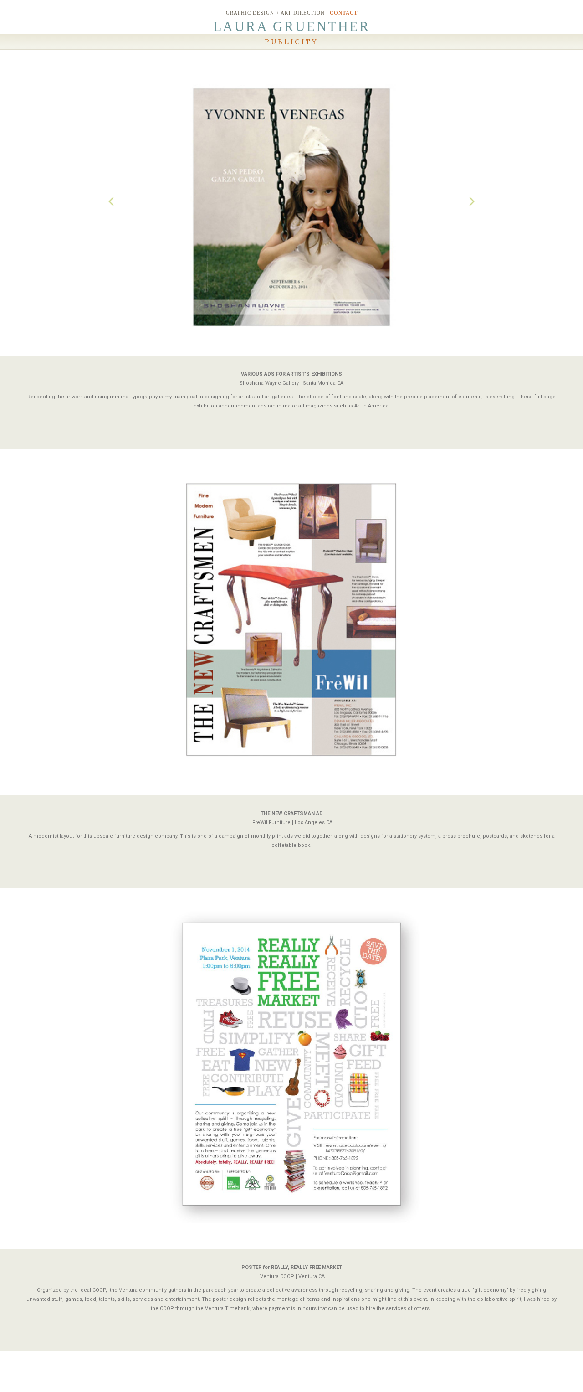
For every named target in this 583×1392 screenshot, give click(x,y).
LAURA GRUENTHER (291, 26)
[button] (111, 204)
